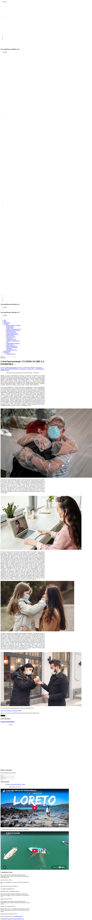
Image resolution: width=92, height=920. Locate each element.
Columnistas (22, 368)
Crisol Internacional (39, 368)
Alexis (2, 898)
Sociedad (7, 370)
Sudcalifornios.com (18, 916)
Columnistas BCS (30, 368)
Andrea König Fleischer (11, 367)
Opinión (2, 370)
